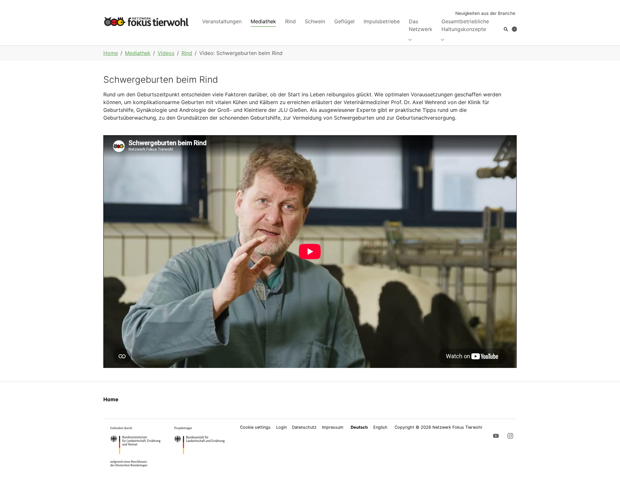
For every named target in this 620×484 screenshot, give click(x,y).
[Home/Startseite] (146, 21)
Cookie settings (255, 427)
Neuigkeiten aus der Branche (485, 13)
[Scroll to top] (606, 470)
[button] (506, 29)
